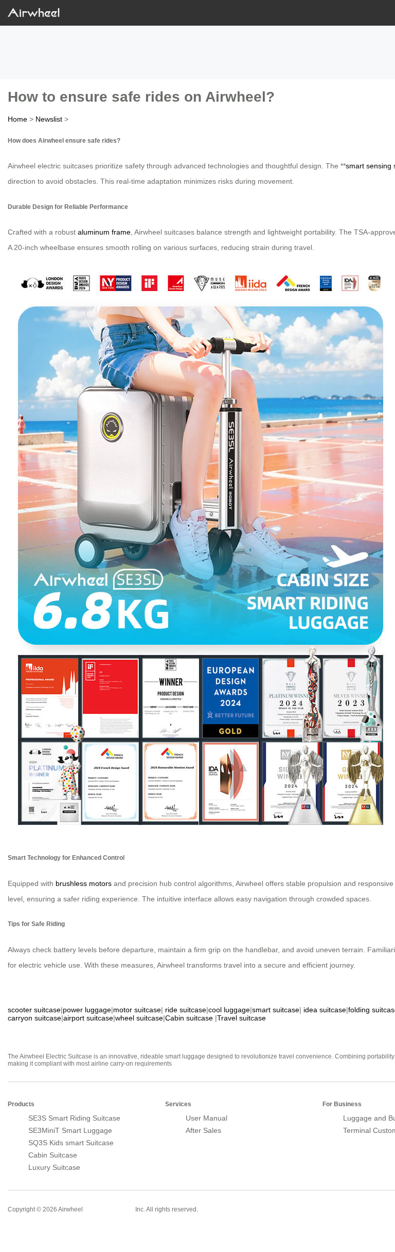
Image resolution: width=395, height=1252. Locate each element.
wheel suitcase (139, 1018)
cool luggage (229, 1010)
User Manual (206, 1118)
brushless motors (84, 883)
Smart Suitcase (109, 1209)
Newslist (48, 119)
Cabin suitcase (189, 1018)
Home (17, 119)
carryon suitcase (34, 1018)
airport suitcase (88, 1018)
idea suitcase (324, 1010)
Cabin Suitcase (52, 1155)
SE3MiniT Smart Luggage (70, 1130)
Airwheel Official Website (48, 1231)
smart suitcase (275, 1010)
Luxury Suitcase (54, 1167)
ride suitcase (185, 1010)
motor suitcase (137, 1010)
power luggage (87, 1010)
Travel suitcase (241, 1018)
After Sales (203, 1130)
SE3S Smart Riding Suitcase (74, 1118)
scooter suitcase (34, 1010)
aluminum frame (104, 232)
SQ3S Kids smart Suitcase (71, 1143)
